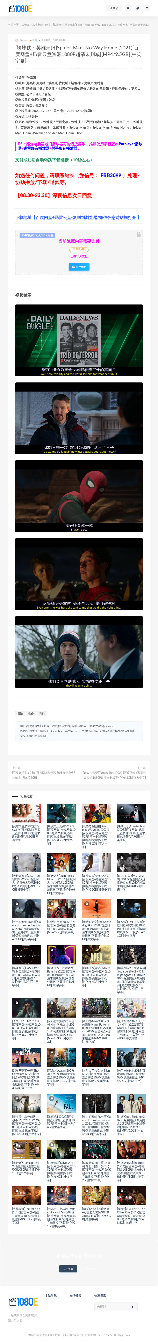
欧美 (48, 25)
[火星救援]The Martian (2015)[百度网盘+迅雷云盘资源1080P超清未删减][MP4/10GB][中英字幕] (26, 1216)
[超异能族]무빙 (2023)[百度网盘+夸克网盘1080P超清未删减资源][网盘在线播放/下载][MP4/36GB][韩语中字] (96, 883)
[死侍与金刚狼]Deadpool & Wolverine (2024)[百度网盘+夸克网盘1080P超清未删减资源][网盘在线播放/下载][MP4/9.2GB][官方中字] (96, 837)
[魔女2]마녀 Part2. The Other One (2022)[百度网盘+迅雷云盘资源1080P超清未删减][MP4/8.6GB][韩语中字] (131, 1216)
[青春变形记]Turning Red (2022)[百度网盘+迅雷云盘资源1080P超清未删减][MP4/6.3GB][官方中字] (114, 775)
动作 (31, 713)
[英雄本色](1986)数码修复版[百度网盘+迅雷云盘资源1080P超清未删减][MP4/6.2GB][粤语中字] (26, 833)
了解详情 (89, 1269)
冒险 (20, 713)
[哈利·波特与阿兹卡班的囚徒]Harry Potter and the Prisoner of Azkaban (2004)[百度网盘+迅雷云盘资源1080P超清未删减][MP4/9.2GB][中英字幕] (96, 1031)
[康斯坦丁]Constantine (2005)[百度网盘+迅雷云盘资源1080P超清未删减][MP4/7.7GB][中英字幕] (131, 833)
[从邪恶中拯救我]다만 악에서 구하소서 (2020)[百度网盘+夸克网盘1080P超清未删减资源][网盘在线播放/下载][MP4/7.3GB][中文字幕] (61, 1031)
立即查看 (68, 1269)
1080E (25, 25)
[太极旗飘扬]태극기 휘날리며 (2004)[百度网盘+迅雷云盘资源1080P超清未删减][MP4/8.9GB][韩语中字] (26, 883)
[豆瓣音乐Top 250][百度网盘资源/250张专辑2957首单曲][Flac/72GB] (43, 775)
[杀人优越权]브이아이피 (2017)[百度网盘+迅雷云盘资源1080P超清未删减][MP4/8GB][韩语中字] (131, 883)
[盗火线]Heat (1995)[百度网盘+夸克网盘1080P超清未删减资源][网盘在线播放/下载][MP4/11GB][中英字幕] (131, 929)
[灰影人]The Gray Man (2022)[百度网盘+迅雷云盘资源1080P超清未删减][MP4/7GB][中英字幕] (96, 1077)
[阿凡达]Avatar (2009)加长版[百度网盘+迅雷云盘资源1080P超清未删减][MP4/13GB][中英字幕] (61, 1077)
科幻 (42, 713)
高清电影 (37, 25)
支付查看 (80, 267)
